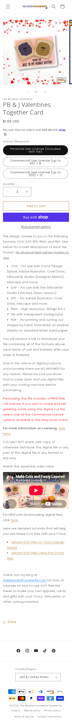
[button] (8, 6)
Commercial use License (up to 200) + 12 (35, 173)
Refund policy (32, 710)
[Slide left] (27, 91)
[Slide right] (44, 91)
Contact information (50, 716)
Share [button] (12, 622)
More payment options (36, 226)
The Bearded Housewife (34, 705)
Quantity (8, 184)
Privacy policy (52, 710)
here (14, 520)
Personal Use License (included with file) (35, 150)
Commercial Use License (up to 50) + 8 (35, 162)
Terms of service (24, 716)
